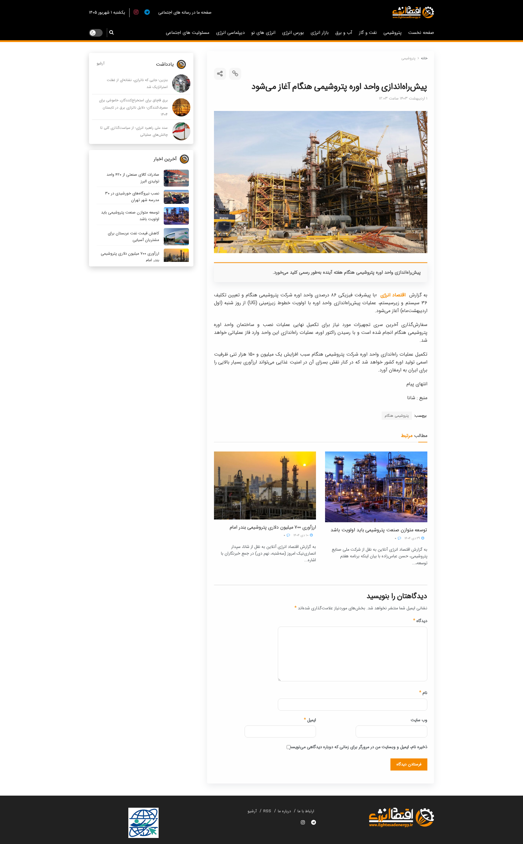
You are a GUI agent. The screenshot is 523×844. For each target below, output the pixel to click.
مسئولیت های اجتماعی (187, 32)
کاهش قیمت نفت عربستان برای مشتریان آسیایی (133, 236)
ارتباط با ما (306, 811)
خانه (424, 58)
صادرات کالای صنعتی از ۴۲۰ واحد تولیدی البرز (133, 177)
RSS (267, 811)
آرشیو (100, 63)
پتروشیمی (392, 32)
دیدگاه (420, 621)
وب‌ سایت (419, 720)
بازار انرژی (320, 32)
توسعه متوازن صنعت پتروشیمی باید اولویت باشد (379, 530)
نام (423, 692)
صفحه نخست (421, 32)
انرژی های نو (263, 32)
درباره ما (284, 811)
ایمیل (310, 720)
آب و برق (343, 32)
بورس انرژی (293, 32)
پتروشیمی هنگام (397, 416)
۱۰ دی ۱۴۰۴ (301, 535)
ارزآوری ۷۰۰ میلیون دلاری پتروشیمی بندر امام (273, 527)
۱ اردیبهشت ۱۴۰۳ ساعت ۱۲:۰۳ (403, 98)
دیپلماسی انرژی (230, 32)
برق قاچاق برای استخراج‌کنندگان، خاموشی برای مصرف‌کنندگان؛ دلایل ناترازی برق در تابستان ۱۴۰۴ (133, 107)
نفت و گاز (368, 32)
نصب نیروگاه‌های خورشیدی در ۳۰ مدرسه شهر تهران (132, 196)
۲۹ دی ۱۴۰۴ (412, 538)
